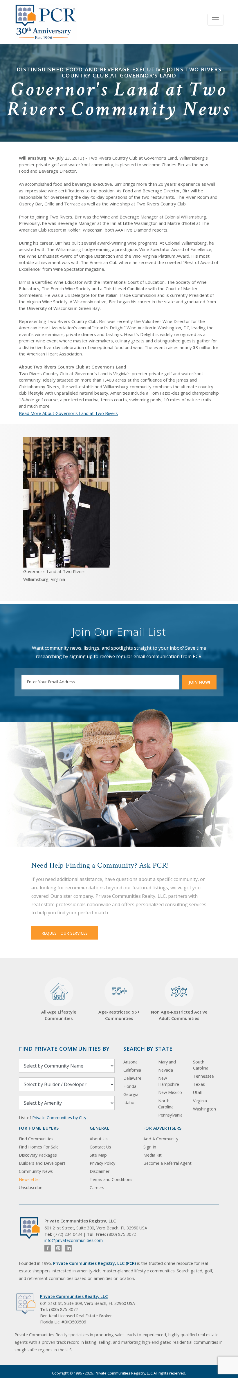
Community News (36, 1171)
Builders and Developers (42, 1163)
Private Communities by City (59, 1117)
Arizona (130, 1062)
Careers (97, 1187)
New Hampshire (168, 1081)
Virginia (200, 1101)
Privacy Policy (102, 1163)
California (132, 1070)
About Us (99, 1139)
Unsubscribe (30, 1187)
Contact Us (100, 1147)
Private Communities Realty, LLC (74, 1296)
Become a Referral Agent (167, 1163)
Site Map (98, 1155)
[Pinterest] (58, 1248)
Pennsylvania (170, 1115)
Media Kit (152, 1155)
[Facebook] (47, 1248)
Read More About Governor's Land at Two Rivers (68, 413)
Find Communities (36, 1139)
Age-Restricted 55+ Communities (119, 1003)
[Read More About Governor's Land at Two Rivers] (66, 502)
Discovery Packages (38, 1155)
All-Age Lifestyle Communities (58, 1015)
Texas (199, 1084)
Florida (129, 1086)
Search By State (147, 1048)
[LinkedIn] (68, 1248)
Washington (204, 1109)
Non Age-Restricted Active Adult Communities (179, 1015)
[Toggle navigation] (215, 20)
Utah (197, 1092)
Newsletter (29, 1179)
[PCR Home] (32, 1228)
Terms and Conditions (111, 1179)
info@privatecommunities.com (73, 1240)
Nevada (165, 1070)
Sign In (149, 1147)
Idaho (128, 1102)
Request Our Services (65, 933)
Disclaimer (99, 1171)
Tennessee (203, 1076)
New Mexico (170, 1092)
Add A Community (160, 1139)
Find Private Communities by (64, 1048)
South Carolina (200, 1065)
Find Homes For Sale (39, 1147)
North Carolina (166, 1104)
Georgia (130, 1094)
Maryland (167, 1062)
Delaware (132, 1078)
